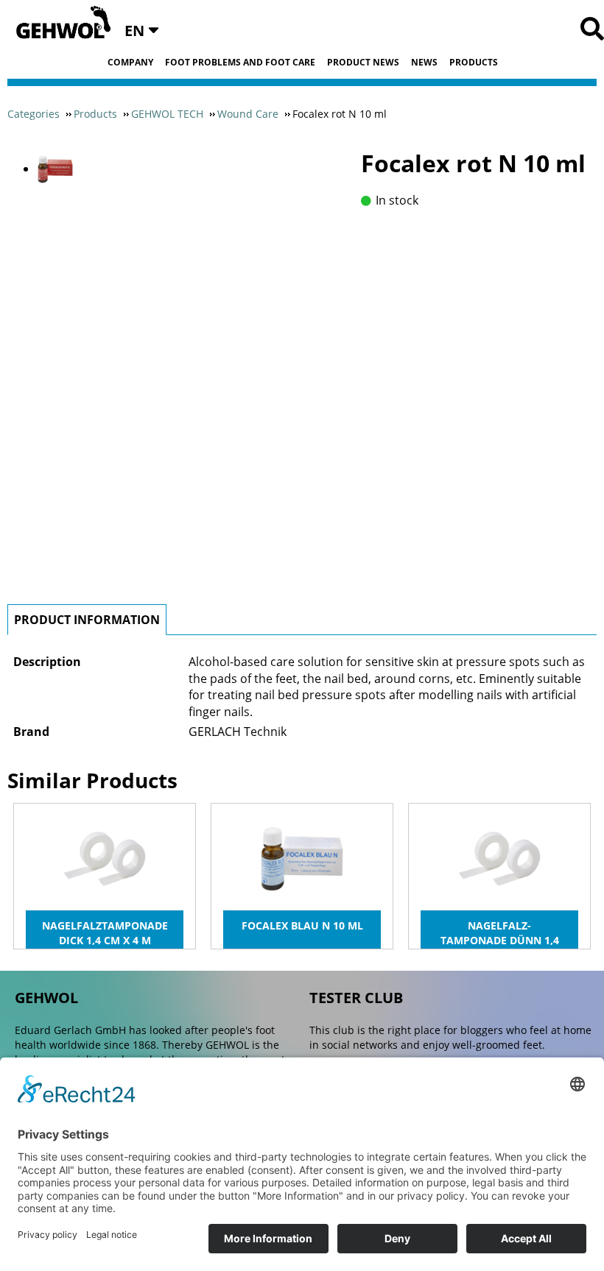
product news (363, 62)
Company (130, 62)
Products (473, 62)
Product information (87, 620)
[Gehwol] (58, 23)
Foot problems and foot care (240, 62)
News (424, 62)
